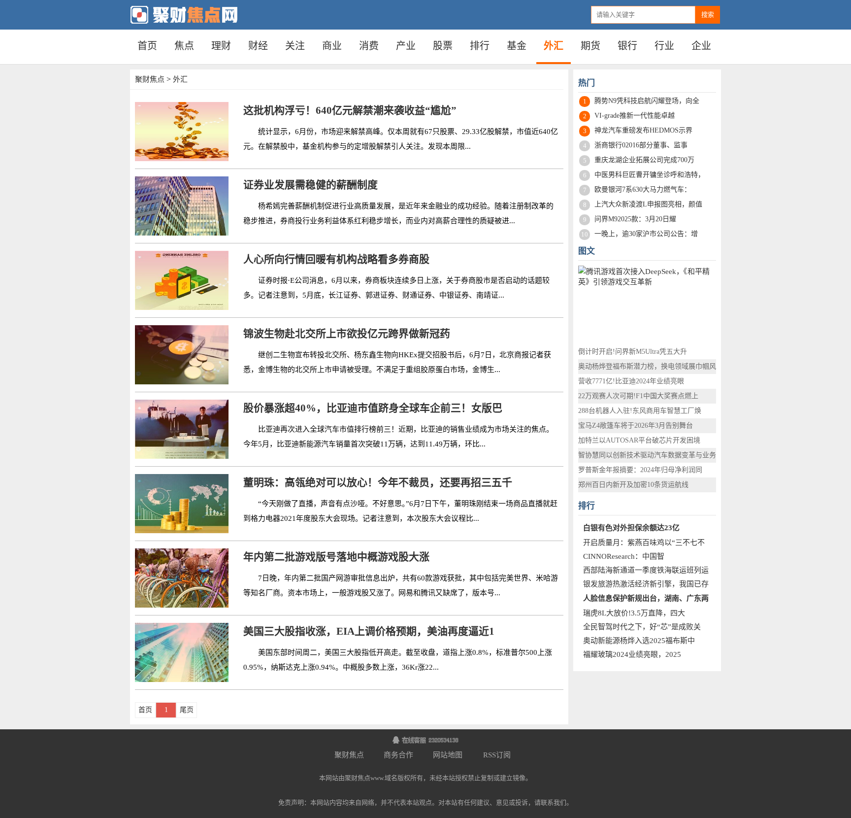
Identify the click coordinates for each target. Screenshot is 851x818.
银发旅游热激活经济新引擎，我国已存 (646, 584)
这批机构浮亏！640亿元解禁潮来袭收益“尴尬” (350, 110)
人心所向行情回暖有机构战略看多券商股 (336, 259)
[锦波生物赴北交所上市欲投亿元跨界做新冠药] (182, 354)
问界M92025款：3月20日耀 (635, 219)
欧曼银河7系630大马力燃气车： (642, 189)
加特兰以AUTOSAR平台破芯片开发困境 (639, 440)
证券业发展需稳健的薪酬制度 (310, 185)
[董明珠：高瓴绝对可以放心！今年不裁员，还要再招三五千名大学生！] (182, 503)
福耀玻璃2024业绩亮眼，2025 (632, 654)
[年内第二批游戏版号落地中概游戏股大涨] (182, 578)
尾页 (187, 710)
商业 (332, 45)
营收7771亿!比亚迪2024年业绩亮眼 (631, 381)
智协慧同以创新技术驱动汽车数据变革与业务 (647, 455)
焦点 (184, 45)
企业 (701, 45)
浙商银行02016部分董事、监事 (640, 145)
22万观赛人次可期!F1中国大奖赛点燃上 (638, 396)
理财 (221, 45)
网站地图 (447, 755)
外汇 (553, 45)
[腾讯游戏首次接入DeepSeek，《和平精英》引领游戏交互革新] (647, 300)
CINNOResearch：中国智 (623, 556)
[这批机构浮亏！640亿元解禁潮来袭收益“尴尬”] (182, 131)
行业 (664, 45)
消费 (369, 45)
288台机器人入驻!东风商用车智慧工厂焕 (639, 410)
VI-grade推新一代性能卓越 (634, 115)
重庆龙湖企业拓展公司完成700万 (644, 160)
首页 (147, 45)
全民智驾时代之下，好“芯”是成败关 (642, 627)
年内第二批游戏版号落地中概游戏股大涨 (336, 557)
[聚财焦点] (199, 15)
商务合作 (398, 755)
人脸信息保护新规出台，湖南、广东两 (646, 598)
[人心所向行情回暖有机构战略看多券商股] (182, 280)
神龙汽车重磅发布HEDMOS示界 (643, 130)
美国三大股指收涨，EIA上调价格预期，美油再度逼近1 (368, 631)
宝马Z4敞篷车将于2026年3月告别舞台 (635, 425)
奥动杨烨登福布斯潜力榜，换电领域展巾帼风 (647, 366)
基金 (516, 45)
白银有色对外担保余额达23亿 (631, 528)
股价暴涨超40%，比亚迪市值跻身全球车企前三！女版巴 (372, 408)
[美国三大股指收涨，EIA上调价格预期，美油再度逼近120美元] (182, 652)
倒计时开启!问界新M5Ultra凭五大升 (632, 351)
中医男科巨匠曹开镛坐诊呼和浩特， (649, 174)
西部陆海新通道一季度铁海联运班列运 (646, 570)
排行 (480, 45)
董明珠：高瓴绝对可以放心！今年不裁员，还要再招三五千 (377, 482)
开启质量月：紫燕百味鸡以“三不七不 (644, 542)
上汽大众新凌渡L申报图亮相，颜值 (648, 204)
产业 (406, 45)
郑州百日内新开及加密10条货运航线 (633, 484)
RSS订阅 (497, 755)
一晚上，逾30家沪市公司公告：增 (646, 234)
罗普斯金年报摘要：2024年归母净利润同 (640, 470)
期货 (590, 45)
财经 (258, 45)
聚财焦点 (149, 79)
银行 (627, 45)
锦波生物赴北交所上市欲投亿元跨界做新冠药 (346, 334)
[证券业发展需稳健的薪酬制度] (182, 206)
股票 (443, 45)
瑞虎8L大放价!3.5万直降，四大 (634, 613)
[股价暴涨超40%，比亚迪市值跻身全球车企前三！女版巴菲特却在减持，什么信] (182, 429)
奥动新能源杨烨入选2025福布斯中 (639, 641)
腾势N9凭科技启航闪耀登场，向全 (646, 100)
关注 (295, 45)
